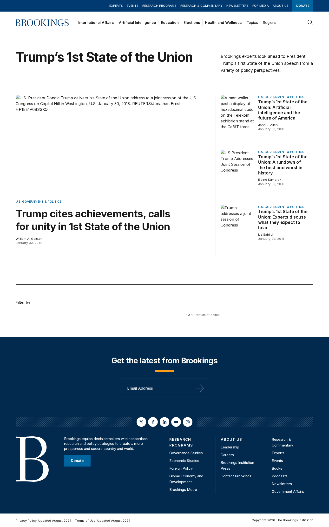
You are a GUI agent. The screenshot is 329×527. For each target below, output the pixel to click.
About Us (281, 5)
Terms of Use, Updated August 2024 (102, 520)
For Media (260, 5)
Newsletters (237, 5)
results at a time (208, 315)
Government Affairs (288, 491)
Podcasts (280, 476)
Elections (192, 22)
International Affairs (96, 22)
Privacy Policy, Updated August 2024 (43, 520)
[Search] (310, 23)
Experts (116, 5)
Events (132, 5)
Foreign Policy (181, 468)
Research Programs (159, 5)
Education (170, 22)
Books (277, 468)
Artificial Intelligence (137, 22)
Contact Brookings (236, 476)
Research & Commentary (201, 5)
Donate (302, 5)
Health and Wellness (223, 22)
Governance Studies (186, 453)
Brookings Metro (183, 489)
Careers (227, 455)
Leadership (230, 447)
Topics (252, 22)
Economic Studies (184, 460)
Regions (269, 22)
